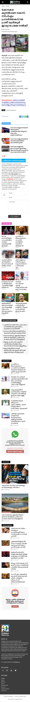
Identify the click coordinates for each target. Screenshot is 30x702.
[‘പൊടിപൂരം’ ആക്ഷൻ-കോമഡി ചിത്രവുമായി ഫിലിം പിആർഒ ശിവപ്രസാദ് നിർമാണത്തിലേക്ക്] (6, 576)
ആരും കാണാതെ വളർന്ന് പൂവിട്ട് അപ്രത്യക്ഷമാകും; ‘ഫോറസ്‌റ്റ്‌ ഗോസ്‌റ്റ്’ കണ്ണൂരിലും (15, 344)
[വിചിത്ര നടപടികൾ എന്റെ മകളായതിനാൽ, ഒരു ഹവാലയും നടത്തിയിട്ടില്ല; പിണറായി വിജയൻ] (21, 275)
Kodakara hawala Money (11, 110)
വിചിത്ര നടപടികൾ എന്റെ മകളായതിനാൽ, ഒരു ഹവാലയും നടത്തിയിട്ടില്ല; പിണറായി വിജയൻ (19, 381)
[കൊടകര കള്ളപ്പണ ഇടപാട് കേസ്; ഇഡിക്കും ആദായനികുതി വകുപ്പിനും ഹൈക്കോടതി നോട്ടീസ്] (6, 149)
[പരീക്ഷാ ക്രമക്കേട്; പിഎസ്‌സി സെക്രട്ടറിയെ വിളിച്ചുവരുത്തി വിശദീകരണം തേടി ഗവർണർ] (6, 415)
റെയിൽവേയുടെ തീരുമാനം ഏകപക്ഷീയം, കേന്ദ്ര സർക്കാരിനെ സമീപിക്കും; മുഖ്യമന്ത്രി (19, 405)
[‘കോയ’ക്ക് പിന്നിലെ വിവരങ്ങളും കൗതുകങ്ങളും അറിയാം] (15, 474)
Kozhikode (4, 314)
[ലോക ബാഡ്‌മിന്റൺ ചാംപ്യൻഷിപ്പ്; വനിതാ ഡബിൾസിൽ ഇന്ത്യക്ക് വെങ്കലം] (8, 230)
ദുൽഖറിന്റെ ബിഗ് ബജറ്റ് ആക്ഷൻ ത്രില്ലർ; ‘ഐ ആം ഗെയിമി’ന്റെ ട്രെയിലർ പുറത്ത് (19, 555)
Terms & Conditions (8, 696)
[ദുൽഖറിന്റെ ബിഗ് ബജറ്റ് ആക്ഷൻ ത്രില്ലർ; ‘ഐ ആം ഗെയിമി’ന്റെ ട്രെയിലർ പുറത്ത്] (6, 554)
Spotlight (4, 483)
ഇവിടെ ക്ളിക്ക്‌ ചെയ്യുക (15, 451)
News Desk (7, 31)
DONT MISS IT (6, 361)
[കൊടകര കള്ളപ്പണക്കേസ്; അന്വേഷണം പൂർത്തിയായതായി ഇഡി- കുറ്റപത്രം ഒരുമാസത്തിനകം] (6, 130)
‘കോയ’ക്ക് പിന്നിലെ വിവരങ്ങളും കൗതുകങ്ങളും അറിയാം (13, 486)
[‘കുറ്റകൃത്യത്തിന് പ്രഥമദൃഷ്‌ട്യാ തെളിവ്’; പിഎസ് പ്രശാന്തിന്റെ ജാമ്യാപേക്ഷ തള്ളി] (21, 297)
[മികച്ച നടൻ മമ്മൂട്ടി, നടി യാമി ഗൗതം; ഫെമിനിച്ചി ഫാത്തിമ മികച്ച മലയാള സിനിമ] (6, 565)
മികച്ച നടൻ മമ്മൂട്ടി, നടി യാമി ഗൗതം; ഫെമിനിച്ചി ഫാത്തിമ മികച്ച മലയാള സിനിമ (19, 566)
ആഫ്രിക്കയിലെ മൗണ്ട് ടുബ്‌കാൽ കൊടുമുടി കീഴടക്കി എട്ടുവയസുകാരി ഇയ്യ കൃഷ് (15, 350)
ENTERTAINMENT (7, 525)
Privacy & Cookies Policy (20, 696)
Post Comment (14, 216)
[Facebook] (2, 670)
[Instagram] (7, 670)
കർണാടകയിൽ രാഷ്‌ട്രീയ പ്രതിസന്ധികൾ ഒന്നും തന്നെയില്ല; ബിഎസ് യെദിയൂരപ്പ (14, 102)
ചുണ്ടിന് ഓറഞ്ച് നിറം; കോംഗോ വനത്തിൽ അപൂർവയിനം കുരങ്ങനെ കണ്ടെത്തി (15, 327)
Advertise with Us (5, 689)
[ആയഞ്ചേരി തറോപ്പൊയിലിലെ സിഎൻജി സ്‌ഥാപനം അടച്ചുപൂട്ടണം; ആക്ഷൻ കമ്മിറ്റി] (8, 297)
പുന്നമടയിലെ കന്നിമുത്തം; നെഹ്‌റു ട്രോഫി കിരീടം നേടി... (7, 263)
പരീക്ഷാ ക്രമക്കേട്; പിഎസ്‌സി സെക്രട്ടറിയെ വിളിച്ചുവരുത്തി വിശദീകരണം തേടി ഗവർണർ (18, 418)
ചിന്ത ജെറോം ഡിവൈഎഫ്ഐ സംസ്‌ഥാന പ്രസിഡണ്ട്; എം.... (21, 264)
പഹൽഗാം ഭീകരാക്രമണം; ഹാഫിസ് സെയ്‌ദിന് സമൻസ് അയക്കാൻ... (20, 241)
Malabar (3, 678)
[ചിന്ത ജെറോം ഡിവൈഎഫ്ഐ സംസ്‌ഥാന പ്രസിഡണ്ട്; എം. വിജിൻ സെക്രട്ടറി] (21, 254)
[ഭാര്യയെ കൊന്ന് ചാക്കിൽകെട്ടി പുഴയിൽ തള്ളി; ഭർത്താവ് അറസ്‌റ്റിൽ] (8, 275)
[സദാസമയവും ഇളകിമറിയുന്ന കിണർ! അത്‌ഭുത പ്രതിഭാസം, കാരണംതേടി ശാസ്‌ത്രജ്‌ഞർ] (15, 503)
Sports (3, 247)
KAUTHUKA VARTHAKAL (9, 320)
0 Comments (5, 116)
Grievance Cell (4, 685)
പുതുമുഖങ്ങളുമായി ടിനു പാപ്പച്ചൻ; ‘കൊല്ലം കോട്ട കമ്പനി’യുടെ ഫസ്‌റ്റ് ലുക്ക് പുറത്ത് (19, 544)
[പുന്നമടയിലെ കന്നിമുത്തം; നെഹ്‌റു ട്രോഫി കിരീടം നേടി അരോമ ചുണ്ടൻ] (8, 254)
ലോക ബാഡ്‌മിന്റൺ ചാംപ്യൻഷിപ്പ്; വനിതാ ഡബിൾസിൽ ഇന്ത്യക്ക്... (7, 241)
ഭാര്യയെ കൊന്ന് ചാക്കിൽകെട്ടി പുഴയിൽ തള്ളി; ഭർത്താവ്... (7, 285)
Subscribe (15, 606)
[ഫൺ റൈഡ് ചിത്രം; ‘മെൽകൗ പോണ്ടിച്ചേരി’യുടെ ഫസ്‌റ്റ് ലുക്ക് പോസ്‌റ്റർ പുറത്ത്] (6, 530)
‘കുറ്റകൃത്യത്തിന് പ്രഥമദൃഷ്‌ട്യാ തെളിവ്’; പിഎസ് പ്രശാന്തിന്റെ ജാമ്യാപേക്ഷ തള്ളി (19, 393)
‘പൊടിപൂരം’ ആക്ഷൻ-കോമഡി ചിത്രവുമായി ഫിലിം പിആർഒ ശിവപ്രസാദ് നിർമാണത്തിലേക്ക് (19, 578)
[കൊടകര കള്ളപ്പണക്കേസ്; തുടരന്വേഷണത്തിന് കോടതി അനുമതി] (6, 141)
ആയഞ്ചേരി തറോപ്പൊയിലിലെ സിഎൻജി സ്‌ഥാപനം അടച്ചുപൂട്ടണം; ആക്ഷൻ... (7, 308)
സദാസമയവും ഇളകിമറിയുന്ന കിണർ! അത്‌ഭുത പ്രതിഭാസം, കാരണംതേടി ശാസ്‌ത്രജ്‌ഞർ (15, 338)
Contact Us (17, 662)
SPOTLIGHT (6, 462)
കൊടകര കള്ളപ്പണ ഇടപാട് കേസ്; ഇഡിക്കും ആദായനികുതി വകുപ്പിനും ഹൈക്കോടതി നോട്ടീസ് (19, 149)
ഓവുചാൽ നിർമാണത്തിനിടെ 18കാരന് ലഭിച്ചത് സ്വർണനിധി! (15, 332)
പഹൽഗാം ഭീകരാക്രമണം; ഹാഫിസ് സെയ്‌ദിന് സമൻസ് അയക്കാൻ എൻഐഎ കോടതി (18, 368)
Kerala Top (4, 267)
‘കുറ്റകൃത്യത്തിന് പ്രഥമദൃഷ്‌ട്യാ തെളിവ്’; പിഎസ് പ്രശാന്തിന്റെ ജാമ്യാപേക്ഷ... (21, 307)
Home (3, 6)
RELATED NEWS (6, 123)
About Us (3, 687)
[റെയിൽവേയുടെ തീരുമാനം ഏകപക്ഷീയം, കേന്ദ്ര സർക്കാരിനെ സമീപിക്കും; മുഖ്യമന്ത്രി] (6, 402)
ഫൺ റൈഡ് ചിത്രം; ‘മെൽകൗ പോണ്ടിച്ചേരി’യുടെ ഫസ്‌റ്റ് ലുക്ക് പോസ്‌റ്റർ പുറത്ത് (19, 532)
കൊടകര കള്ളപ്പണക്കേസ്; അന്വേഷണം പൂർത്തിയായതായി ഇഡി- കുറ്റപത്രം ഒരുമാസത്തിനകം (19, 131)
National (17, 247)
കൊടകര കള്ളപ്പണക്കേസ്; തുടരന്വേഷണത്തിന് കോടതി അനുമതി (19, 141)
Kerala (7, 6)
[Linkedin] (11, 670)
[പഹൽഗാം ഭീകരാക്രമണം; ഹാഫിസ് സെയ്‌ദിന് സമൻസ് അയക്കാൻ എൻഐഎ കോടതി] (21, 230)
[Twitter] (15, 670)
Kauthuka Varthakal (6, 512)
